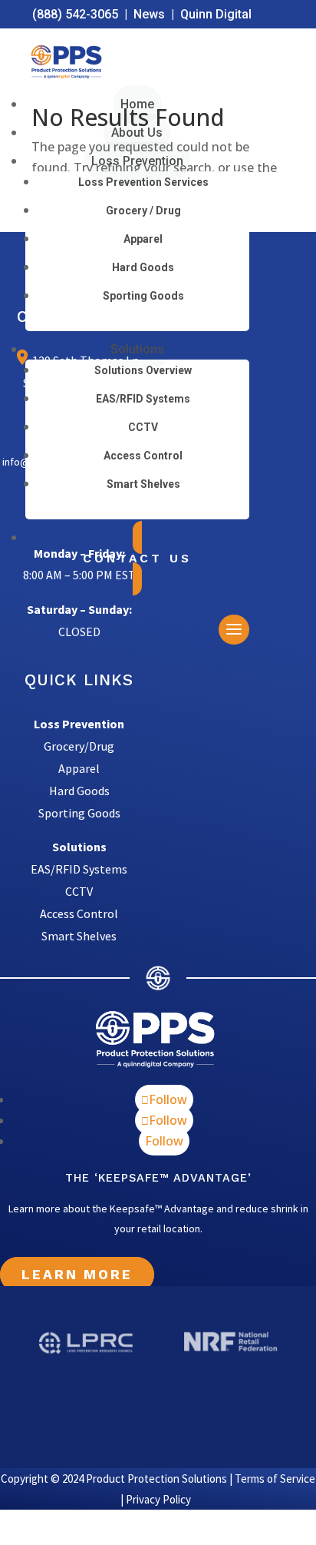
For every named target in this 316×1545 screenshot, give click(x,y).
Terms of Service (275, 1478)
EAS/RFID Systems (143, 399)
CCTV (143, 427)
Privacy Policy (158, 1499)
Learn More (77, 1274)
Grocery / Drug (143, 210)
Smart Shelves (143, 484)
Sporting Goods (143, 296)
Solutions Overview (143, 370)
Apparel (143, 239)
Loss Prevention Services (143, 182)
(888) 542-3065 (75, 14)
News (149, 14)
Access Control (143, 455)
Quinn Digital (216, 14)
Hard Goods (143, 267)
